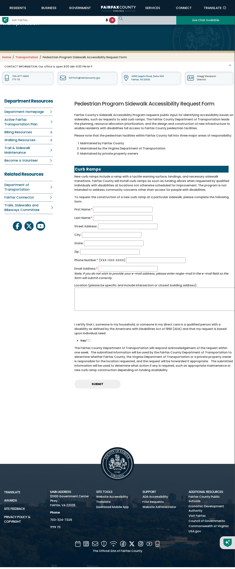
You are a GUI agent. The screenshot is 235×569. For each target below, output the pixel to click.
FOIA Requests (153, 502)
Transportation (26, 57)
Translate (12, 492)
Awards (10, 500)
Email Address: (86, 268)
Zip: (77, 252)
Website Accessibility (112, 497)
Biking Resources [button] (18, 132)
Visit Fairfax (197, 516)
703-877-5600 (20, 76)
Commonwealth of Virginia (209, 526)
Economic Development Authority (206, 508)
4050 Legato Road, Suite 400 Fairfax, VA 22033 (147, 78)
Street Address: (86, 226)
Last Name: (83, 218)
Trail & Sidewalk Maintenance (17, 150)
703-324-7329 (61, 520)
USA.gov (195, 531)
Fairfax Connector (19, 197)
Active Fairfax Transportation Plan (20, 121)
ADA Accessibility (155, 497)
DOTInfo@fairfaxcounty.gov (84, 77)
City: (78, 235)
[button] (17, 8)
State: (79, 243)
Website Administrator (159, 507)
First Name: (83, 209)
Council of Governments (207, 521)
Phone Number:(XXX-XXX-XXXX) (100, 260)
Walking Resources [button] (19, 140)
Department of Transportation (17, 187)
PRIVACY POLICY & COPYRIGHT (17, 519)
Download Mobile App (112, 507)
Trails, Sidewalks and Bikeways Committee (21, 207)
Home (6, 57)
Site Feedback (14, 509)
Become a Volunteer (21, 160)
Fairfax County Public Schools (204, 499)
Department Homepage (24, 112)
